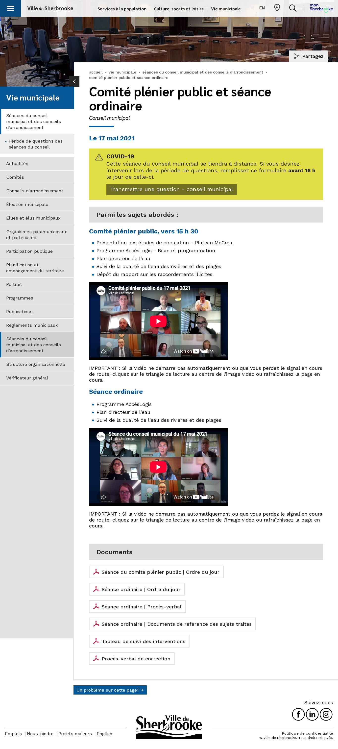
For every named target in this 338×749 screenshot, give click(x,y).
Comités (15, 177)
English (104, 733)
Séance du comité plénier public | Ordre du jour (160, 572)
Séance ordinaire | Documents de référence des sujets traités (177, 624)
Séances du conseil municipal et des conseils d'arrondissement (33, 121)
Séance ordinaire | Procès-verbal (142, 607)
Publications (19, 311)
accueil (96, 72)
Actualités (17, 163)
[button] (10, 7)
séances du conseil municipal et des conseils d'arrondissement (202, 72)
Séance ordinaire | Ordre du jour (141, 589)
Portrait (14, 284)
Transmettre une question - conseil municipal (171, 189)
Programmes (19, 297)
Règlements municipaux (32, 325)
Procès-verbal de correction (136, 659)
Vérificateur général (27, 377)
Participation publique (29, 251)
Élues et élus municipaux (33, 218)
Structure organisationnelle (35, 364)
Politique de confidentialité (307, 733)
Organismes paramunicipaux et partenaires (36, 234)
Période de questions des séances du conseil (36, 144)
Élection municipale (27, 204)
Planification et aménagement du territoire (35, 267)
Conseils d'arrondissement (34, 190)
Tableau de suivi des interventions (143, 641)
